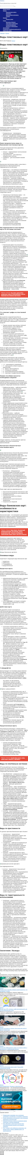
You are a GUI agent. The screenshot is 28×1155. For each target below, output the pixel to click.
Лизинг (8, 16)
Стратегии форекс (11, 25)
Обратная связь (7, 30)
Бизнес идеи (9, 19)
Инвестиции (6, 9)
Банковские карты (11, 12)
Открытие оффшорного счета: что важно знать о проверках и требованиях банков (13, 1048)
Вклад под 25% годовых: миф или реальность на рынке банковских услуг (13, 1009)
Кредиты (8, 13)
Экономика (6, 28)
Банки (4, 11)
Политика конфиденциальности (12, 29)
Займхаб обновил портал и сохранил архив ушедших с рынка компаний (15, 1121)
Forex (4, 20)
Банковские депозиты (12, 15)
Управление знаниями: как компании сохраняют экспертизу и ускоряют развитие (15, 1116)
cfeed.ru (2, 0)
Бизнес (5, 18)
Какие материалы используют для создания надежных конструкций (15, 1118)
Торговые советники (12, 23)
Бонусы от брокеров (12, 26)
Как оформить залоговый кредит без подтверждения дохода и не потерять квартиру (13, 1125)
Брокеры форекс (11, 22)
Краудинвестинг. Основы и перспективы (11, 1086)
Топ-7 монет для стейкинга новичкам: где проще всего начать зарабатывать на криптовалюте (14, 1129)
